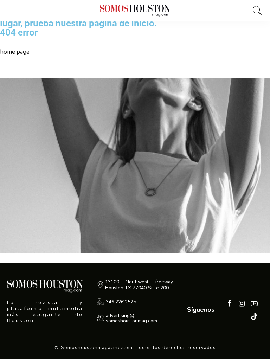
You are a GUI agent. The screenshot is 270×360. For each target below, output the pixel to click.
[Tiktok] (254, 316)
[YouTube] (254, 303)
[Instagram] (241, 303)
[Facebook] (229, 303)
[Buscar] (255, 10)
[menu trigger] (16, 10)
